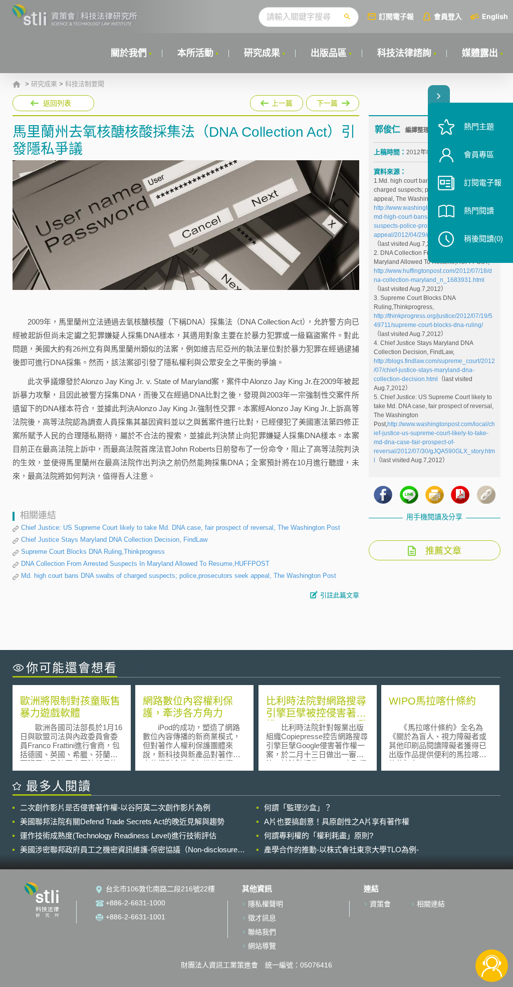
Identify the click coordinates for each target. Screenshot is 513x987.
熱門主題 (479, 126)
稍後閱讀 (483, 238)
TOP (491, 932)
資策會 (380, 904)
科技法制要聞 (84, 84)
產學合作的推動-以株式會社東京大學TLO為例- (341, 849)
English (495, 16)
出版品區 (329, 53)
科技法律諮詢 (404, 53)
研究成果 (262, 53)
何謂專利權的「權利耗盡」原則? (318, 835)
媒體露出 (480, 53)
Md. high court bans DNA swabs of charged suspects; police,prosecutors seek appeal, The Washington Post (178, 575)
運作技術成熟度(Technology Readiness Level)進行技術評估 (118, 835)
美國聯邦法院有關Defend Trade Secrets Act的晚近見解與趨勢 (122, 821)
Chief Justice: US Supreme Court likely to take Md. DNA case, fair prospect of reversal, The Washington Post (180, 527)
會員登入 (448, 16)
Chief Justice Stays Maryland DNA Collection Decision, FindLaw (114, 539)
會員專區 (479, 154)
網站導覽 (262, 946)
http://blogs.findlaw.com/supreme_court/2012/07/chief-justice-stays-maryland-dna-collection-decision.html (434, 370)
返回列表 (57, 103)
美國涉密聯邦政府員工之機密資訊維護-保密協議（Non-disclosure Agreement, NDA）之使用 (128, 849)
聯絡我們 (262, 932)
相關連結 (431, 904)
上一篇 (276, 103)
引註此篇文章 (339, 595)
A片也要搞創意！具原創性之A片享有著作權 (336, 821)
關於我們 (129, 53)
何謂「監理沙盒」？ (298, 807)
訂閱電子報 (396, 16)
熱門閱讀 (479, 210)
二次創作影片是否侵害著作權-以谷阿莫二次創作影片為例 (115, 807)
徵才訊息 (262, 918)
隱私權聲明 (265, 904)
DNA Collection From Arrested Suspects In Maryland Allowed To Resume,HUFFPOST (145, 563)
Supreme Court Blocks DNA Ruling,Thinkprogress (93, 551)
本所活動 (195, 53)
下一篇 (328, 101)
